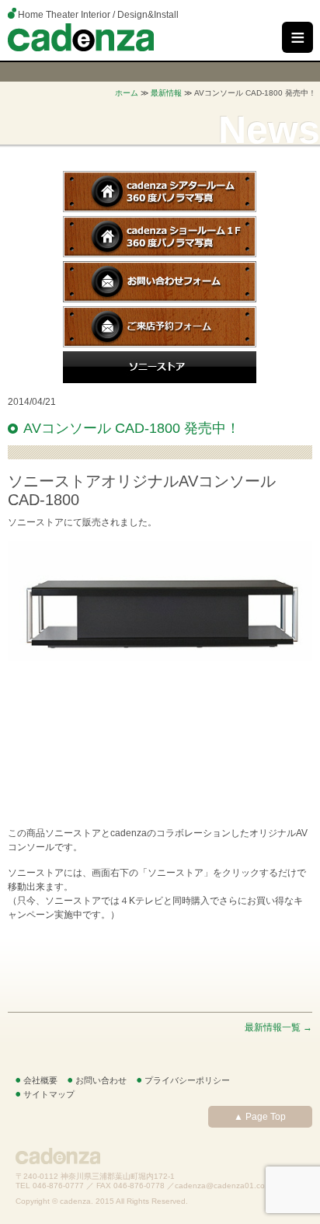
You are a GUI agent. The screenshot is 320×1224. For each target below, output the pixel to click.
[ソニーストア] (159, 380)
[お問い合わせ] (159, 299)
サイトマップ (49, 1094)
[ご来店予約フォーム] (159, 344)
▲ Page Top (260, 1116)
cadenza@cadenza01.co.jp (224, 1185)
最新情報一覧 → (278, 1027)
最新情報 (166, 93)
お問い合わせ (101, 1080)
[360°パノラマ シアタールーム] (159, 209)
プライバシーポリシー (187, 1080)
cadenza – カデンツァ (81, 37)
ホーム (126, 93)
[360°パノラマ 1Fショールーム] (159, 254)
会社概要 (40, 1080)
